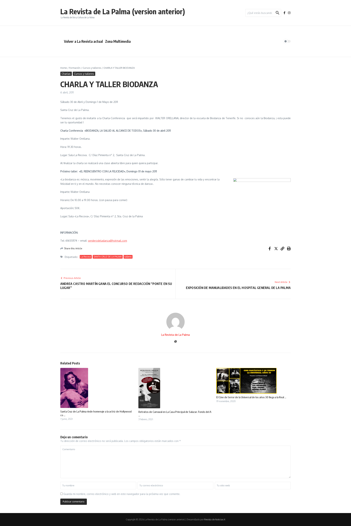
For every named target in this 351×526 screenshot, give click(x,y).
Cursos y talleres (92, 67)
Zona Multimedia (118, 41)
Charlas (66, 73)
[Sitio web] (175, 341)
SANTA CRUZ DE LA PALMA (108, 256)
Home (63, 67)
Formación (74, 67)
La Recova (86, 256)
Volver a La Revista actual (83, 41)
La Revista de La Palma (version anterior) (122, 11)
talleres (128, 256)
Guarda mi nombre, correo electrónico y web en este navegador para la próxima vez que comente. (121, 493)
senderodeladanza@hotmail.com (107, 240)
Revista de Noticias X (214, 519)
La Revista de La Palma (175, 334)
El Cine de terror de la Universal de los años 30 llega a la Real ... (251, 397)
